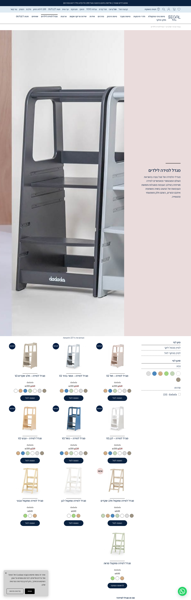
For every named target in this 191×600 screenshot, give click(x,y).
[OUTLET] (117, 356)
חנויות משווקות (150, 9)
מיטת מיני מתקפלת (156, 16)
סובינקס (74, 9)
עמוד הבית (177, 27)
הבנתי (30, 591)
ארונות (64, 16)
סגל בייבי (113, 9)
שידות (92, 16)
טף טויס (65, 9)
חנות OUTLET (54, 9)
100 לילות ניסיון (39, 9)
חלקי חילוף (161, 20)
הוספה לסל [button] (117, 398)
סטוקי (82, 9)
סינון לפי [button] (176, 360)
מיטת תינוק (112, 16)
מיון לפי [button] (177, 342)
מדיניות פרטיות (15, 591)
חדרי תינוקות (139, 16)
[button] (182, 591)
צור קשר (13, 9)
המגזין (21, 9)
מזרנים (101, 16)
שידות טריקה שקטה (78, 16)
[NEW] (117, 481)
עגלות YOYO (91, 9)
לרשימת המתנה (117, 585)
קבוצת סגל (123, 9)
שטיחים (35, 16)
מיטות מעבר (125, 16)
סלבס (28, 9)
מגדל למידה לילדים (49, 16)
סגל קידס (103, 9)
